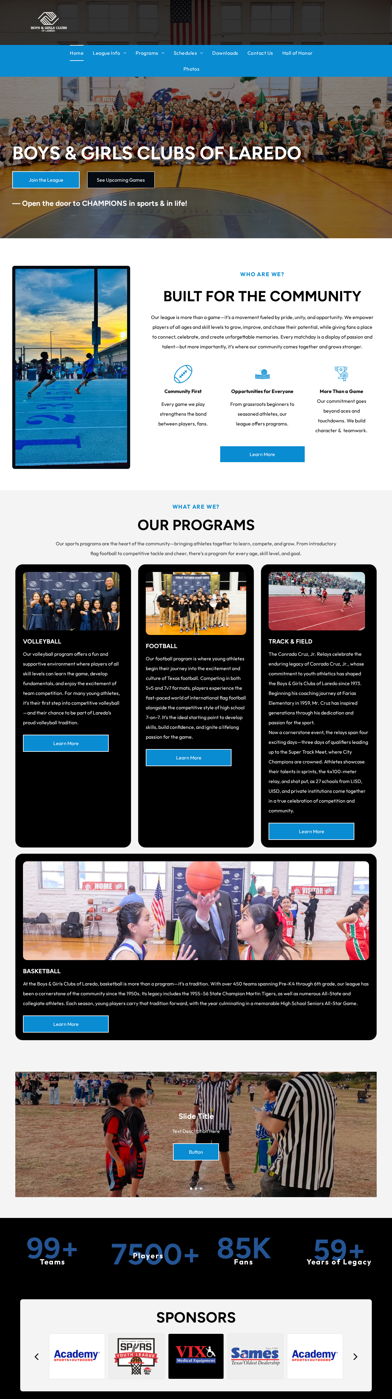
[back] (36, 1356)
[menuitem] (81, 53)
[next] (356, 1356)
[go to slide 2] (196, 1188)
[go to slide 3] (201, 1188)
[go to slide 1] (191, 1188)
